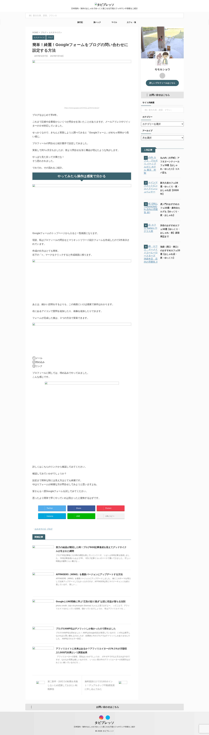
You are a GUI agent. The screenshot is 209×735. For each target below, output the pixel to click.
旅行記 (80, 22)
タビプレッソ (104, 722)
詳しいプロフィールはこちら (162, 83)
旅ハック (97, 22)
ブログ (49, 529)
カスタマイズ (40, 529)
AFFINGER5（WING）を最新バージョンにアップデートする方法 (89, 574)
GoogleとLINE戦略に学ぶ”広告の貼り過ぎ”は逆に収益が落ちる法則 (90, 601)
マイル (114, 22)
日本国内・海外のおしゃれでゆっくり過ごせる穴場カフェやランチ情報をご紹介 (104, 727)
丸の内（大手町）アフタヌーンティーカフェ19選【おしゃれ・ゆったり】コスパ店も (169, 165)
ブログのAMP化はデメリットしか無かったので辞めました (86, 628)
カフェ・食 (131, 22)
